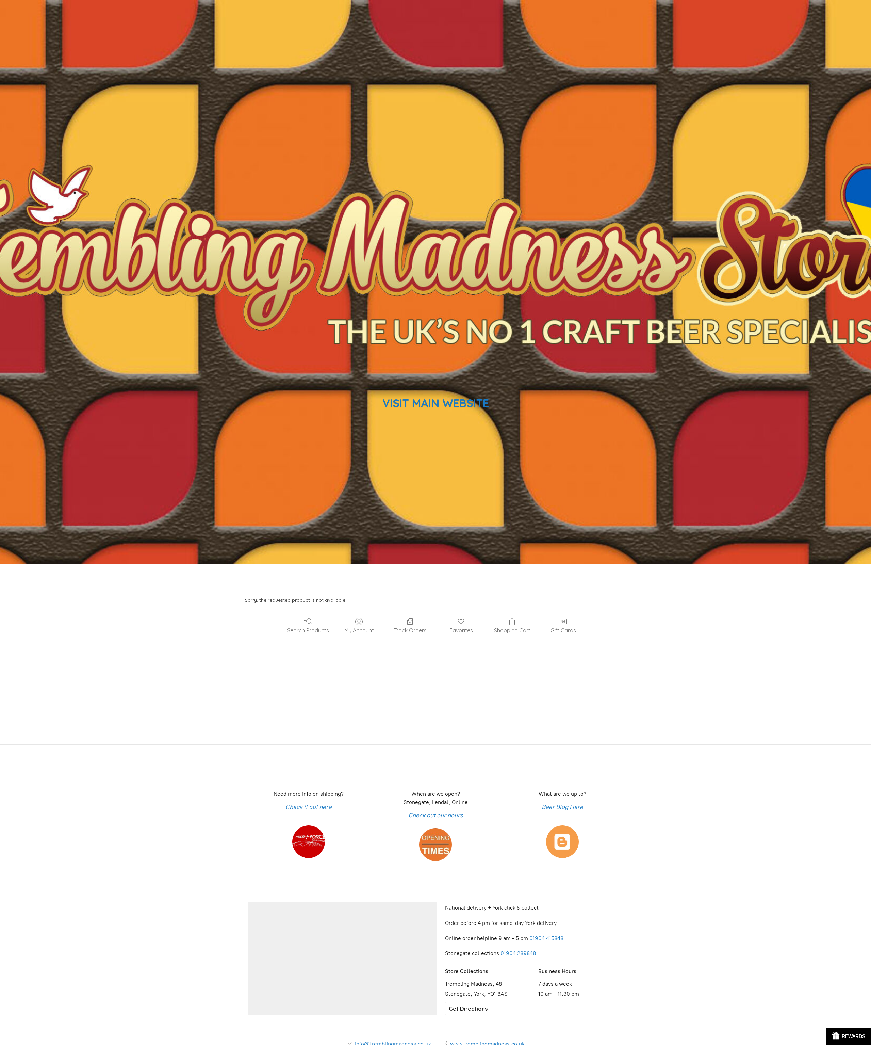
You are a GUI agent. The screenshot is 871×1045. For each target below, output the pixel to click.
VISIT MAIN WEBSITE (435, 403)
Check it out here (308, 807)
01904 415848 (547, 938)
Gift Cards (563, 630)
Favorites (461, 630)
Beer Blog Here (562, 807)
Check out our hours (435, 815)
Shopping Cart (512, 630)
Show (848, 1036)
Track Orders (410, 630)
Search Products (308, 630)
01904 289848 (518, 953)
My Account (359, 630)
